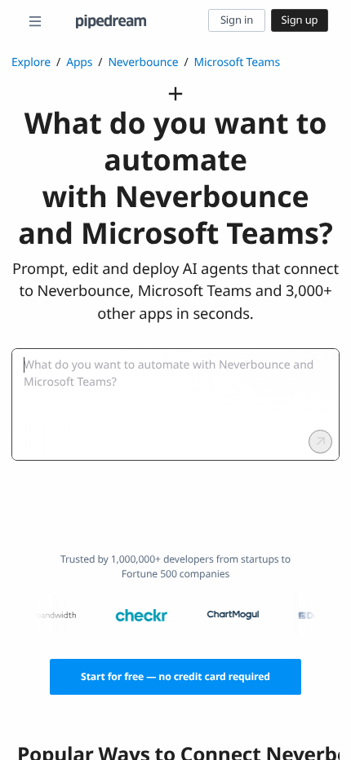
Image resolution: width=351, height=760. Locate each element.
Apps (79, 62)
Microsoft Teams (237, 62)
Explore (31, 62)
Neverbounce (143, 62)
